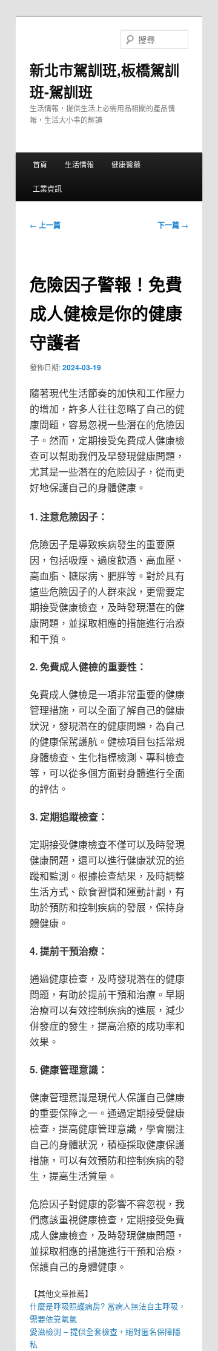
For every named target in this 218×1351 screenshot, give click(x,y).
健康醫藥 (125, 164)
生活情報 (79, 164)
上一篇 (45, 225)
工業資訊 (47, 188)
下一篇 (172, 225)
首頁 (40, 164)
